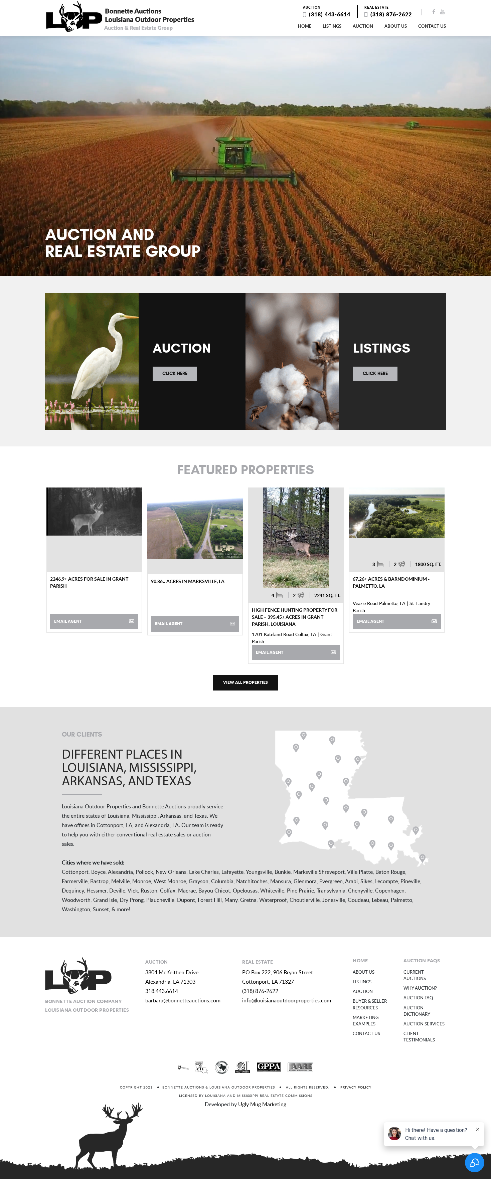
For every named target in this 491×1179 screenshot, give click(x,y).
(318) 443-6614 (329, 14)
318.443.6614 (161, 991)
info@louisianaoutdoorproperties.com (286, 1000)
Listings (332, 26)
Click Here (174, 373)
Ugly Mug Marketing (262, 1104)
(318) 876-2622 (391, 14)
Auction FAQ (418, 998)
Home (304, 26)
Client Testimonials (419, 1036)
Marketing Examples (365, 1020)
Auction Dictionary (416, 1011)
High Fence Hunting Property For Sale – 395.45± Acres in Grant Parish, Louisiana (294, 616)
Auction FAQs (421, 960)
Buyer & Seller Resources (370, 1004)
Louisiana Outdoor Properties (120, 16)
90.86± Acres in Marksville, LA (187, 581)
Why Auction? (420, 988)
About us (395, 26)
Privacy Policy (355, 1087)
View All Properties (245, 682)
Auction (363, 26)
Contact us (432, 26)
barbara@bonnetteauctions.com (182, 1000)
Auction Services (424, 1024)
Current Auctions (414, 975)
